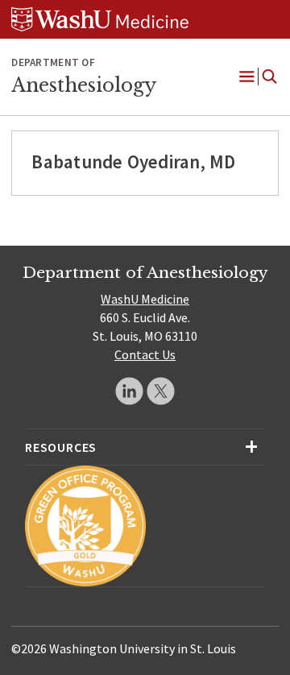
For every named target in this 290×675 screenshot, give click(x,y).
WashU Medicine (145, 299)
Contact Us (145, 354)
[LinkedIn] (129, 391)
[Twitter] (161, 391)
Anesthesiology (83, 85)
